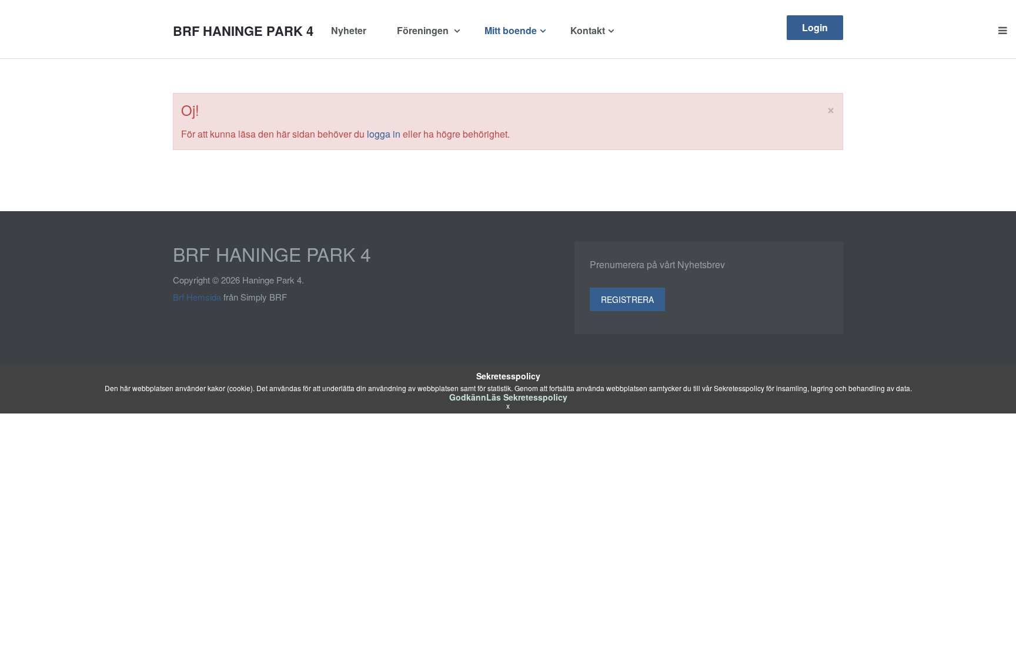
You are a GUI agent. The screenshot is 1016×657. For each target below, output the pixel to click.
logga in (383, 134)
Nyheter (348, 30)
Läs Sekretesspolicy (526, 397)
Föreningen (424, 30)
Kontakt (587, 30)
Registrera (627, 299)
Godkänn (467, 397)
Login (815, 27)
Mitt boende (510, 30)
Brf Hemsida (197, 297)
